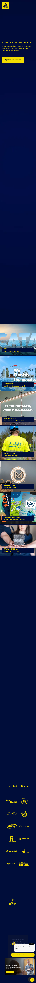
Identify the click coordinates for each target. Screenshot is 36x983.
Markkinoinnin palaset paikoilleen (15, 386)
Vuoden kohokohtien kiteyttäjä (14, 519)
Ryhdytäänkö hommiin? (13, 60)
